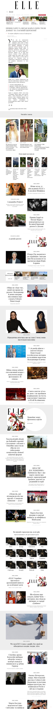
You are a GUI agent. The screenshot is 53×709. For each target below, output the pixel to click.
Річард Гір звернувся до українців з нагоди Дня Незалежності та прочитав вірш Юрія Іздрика (36, 258)
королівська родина (14, 108)
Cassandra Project (15, 202)
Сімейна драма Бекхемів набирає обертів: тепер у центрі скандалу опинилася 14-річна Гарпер (15, 660)
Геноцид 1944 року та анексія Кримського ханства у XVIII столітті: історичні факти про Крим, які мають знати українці (16, 174)
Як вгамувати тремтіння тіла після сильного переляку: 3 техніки (23, 172)
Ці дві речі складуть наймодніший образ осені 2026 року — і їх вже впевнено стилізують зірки (11, 147)
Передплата (42, 14)
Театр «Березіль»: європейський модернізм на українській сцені (9, 172)
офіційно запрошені (17, 45)
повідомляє (11, 48)
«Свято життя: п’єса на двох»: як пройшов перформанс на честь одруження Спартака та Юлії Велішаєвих (36, 395)
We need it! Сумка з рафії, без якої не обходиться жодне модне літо (26, 645)
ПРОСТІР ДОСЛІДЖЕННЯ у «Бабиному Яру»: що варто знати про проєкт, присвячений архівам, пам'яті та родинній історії (36, 475)
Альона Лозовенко (37, 267)
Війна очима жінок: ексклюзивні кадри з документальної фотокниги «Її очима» (15, 374)
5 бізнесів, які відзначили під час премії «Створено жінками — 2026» (15, 497)
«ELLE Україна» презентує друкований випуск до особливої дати (15, 581)
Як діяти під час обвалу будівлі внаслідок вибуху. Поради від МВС (44, 172)
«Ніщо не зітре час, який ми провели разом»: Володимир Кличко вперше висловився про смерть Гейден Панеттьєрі (15, 294)
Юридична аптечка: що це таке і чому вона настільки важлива (26, 338)
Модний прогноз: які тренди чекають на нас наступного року (26, 146)
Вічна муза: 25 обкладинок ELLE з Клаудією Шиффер (36, 188)
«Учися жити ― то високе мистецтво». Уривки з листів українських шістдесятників (37, 172)
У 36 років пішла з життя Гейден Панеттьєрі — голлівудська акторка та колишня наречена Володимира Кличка (36, 354)
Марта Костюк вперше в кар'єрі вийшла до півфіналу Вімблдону (36, 516)
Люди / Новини (36, 183)
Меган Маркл (21, 108)
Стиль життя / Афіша (15, 199)
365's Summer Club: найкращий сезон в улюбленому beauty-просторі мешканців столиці (42, 147)
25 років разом (15, 238)
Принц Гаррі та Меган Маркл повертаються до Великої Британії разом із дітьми (36, 222)
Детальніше (30, 423)
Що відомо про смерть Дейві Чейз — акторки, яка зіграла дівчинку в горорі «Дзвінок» (36, 599)
